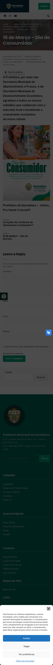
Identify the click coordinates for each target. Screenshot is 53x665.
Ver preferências (26, 654)
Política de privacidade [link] (25, 661)
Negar (27, 646)
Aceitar (26, 638)
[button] (48, 608)
